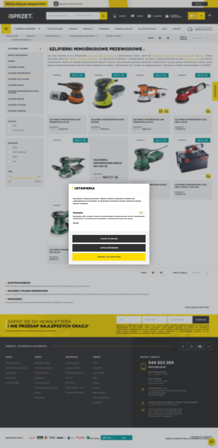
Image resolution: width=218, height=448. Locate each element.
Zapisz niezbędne (109, 248)
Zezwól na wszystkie (109, 257)
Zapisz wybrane (109, 239)
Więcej (76, 223)
